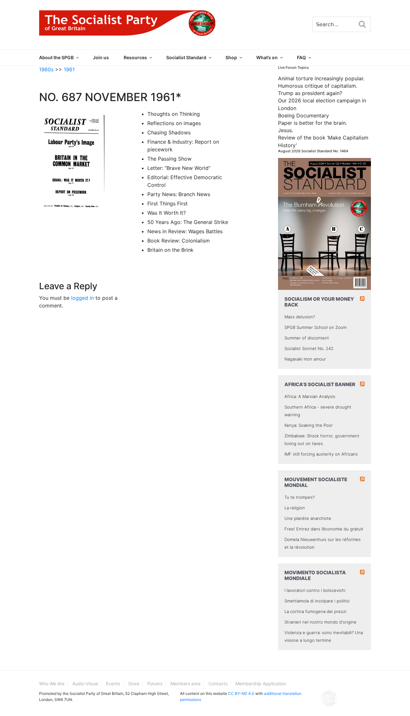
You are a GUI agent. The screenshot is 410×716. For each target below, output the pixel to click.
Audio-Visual (85, 683)
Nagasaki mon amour (305, 359)
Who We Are (51, 683)
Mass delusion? (299, 316)
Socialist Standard (186, 57)
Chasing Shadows (169, 132)
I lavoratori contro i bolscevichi (314, 590)
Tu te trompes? (299, 497)
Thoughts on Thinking (173, 114)
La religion (294, 507)
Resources (135, 57)
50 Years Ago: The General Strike (187, 222)
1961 (69, 69)
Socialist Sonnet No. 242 (308, 348)
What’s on (267, 57)
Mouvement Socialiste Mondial (315, 482)
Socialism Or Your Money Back (319, 302)
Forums (154, 683)
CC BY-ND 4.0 (241, 693)
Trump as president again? (310, 93)
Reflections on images (174, 123)
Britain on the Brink (170, 250)
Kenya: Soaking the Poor (308, 425)
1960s (46, 69)
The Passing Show (169, 158)
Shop (231, 57)
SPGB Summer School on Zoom (315, 327)
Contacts (218, 683)
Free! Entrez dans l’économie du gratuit (323, 528)
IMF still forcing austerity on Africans (321, 454)
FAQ (301, 57)
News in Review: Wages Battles (185, 231)
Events (113, 683)
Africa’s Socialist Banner (319, 384)
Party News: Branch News (178, 194)
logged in (82, 298)
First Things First (167, 203)
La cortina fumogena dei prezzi (315, 611)
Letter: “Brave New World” (178, 168)
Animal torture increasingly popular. (321, 78)
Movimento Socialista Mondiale (315, 575)
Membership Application (260, 683)
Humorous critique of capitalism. (317, 86)
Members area (185, 683)
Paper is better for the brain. (312, 123)
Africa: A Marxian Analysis (309, 396)
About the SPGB (56, 57)
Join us (101, 57)
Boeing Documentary (303, 115)
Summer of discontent (306, 337)
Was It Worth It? (166, 213)
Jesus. (285, 130)
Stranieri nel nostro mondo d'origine (320, 622)
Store (133, 683)
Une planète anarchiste (307, 518)
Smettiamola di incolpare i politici (316, 600)
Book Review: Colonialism (178, 240)
